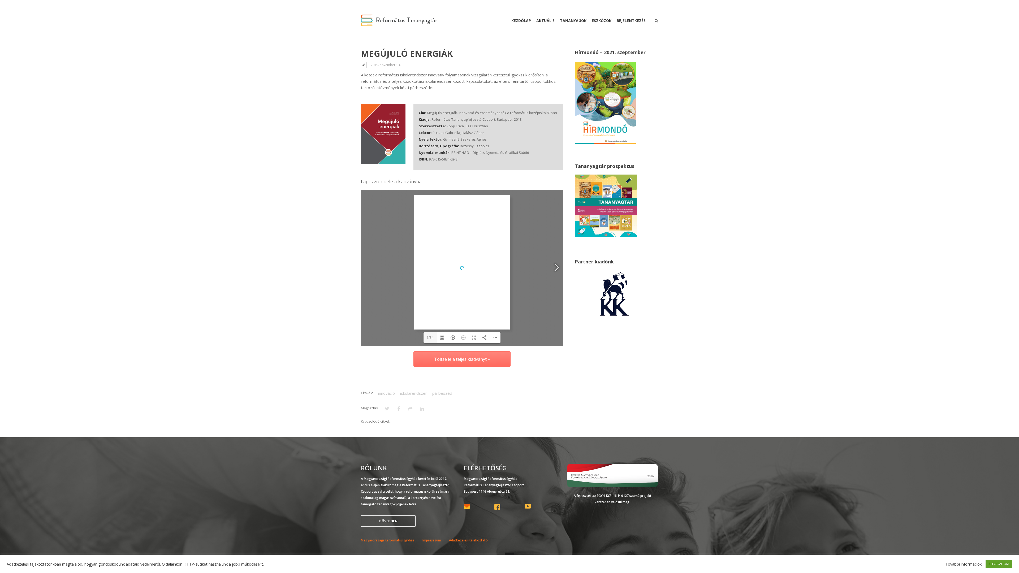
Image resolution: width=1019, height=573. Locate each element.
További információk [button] (963, 564)
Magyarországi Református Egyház (387, 540)
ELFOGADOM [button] (999, 563)
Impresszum (431, 540)
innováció (386, 393)
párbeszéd (442, 393)
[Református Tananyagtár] (399, 23)
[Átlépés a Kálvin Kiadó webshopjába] (614, 316)
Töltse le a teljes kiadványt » (462, 359)
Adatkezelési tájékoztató (468, 540)
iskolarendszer (413, 393)
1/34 (430, 337)
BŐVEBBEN (388, 521)
